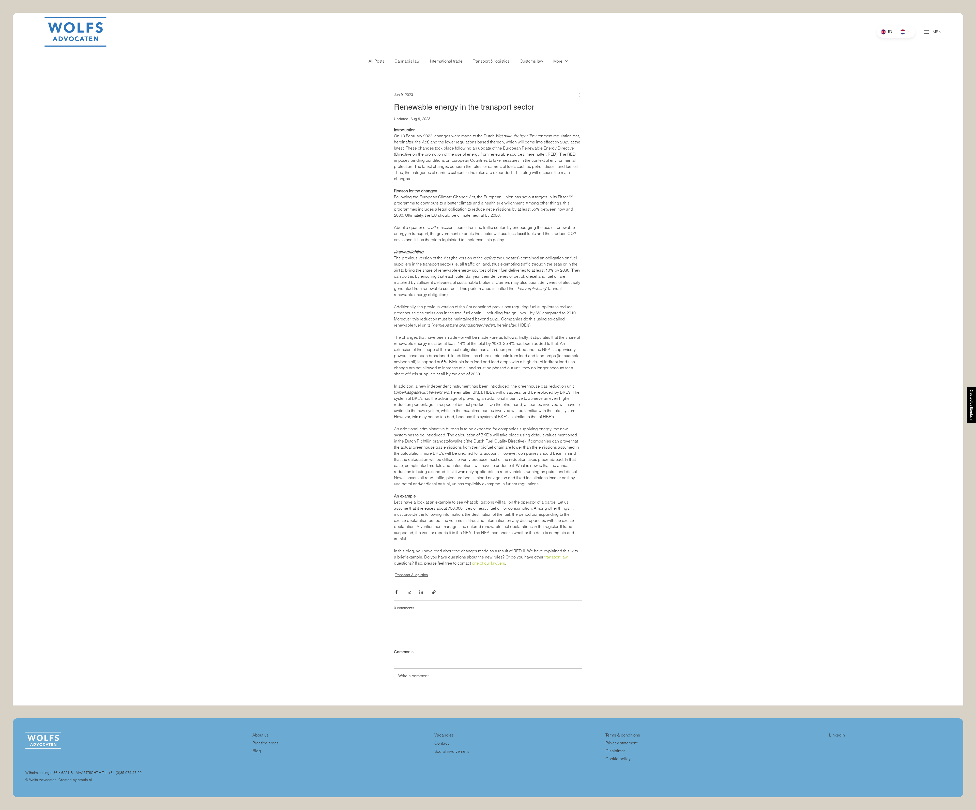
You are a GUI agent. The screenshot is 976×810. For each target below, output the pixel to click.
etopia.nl (85, 779)
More (557, 61)
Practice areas (265, 742)
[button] (926, 32)
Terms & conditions (623, 735)
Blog (256, 750)
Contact (441, 743)
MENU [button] (938, 31)
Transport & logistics (491, 61)
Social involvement (451, 751)
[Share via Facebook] (396, 592)
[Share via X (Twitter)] (408, 592)
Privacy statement (621, 742)
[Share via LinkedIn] (421, 592)
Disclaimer (615, 750)
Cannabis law (407, 61)
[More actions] (579, 95)
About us (260, 735)
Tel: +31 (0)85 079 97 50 (122, 772)
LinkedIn (837, 735)
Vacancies (444, 735)
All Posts (376, 61)
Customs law (531, 61)
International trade (446, 61)
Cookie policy (618, 758)
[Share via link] (433, 592)
